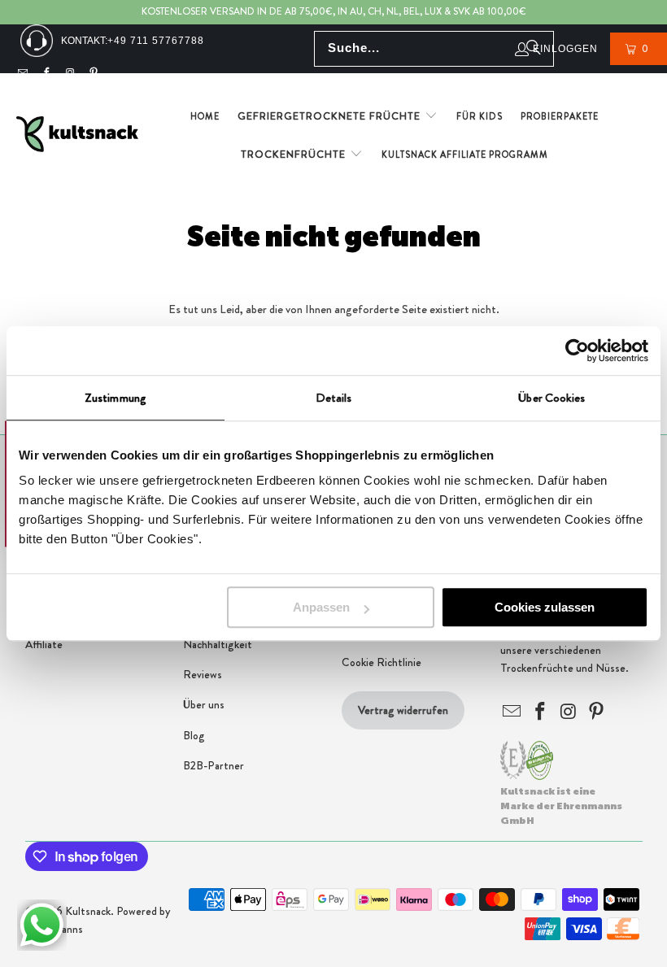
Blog (194, 735)
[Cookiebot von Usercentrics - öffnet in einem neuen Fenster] (577, 350)
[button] (338, 117)
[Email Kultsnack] (22, 73)
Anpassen (321, 607)
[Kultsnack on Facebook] (46, 73)
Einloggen (565, 48)
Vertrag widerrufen (403, 710)
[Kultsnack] (77, 135)
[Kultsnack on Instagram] (69, 73)
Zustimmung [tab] (115, 398)
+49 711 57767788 (155, 40)
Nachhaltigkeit (217, 644)
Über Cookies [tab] (551, 398)
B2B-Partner (213, 765)
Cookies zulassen (545, 607)
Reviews (202, 674)
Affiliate (44, 644)
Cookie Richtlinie (381, 662)
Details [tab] (334, 398)
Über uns (204, 704)
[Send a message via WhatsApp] (42, 925)
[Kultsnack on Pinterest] (94, 73)
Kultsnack (88, 911)
